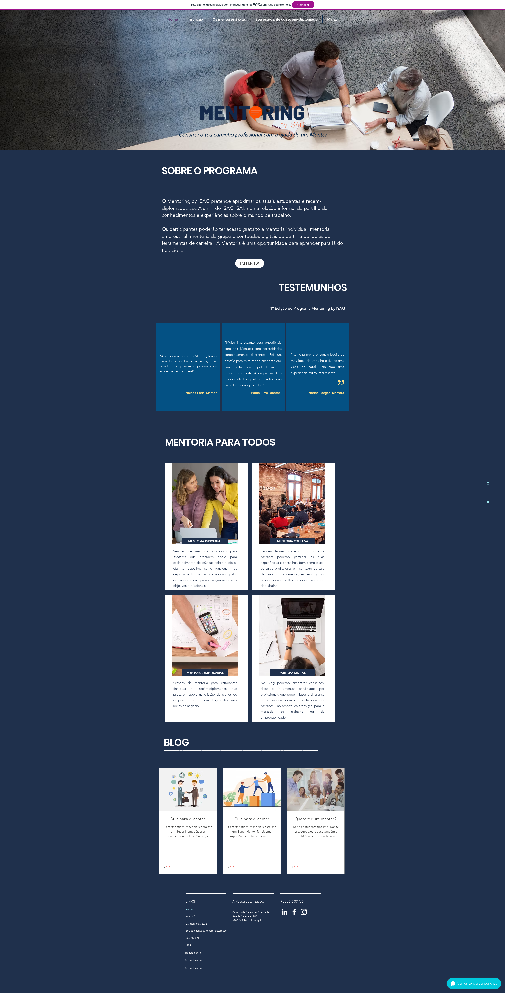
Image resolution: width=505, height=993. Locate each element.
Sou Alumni (192, 938)
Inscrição (191, 916)
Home (189, 909)
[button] (205, 541)
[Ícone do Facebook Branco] (294, 912)
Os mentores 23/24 (197, 924)
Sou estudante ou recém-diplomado (205, 931)
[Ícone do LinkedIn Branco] (284, 912)
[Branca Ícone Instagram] (304, 912)
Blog (188, 945)
